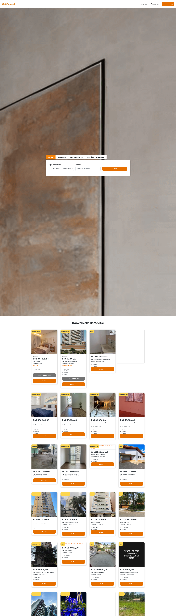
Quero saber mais (44, 375)
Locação (62, 157)
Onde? (78, 165)
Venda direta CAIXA (95, 157)
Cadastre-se (168, 4)
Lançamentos (76, 157)
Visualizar (44, 381)
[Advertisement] (88, 318)
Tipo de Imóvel (55, 165)
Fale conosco (155, 4)
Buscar (114, 169)
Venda (50, 157)
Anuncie (144, 4)
